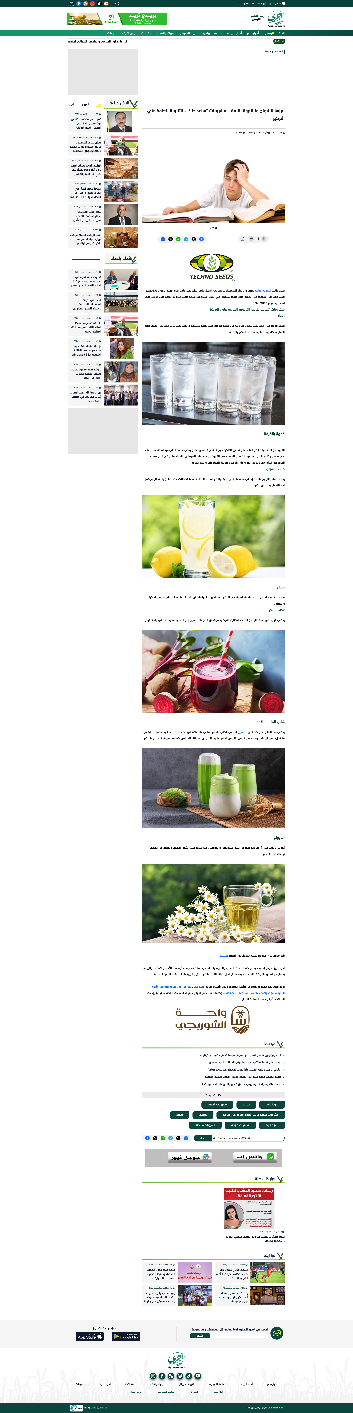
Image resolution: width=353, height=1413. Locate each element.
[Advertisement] (213, 84)
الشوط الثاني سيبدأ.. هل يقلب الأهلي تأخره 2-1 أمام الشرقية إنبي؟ (232, 1274)
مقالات (146, 33)
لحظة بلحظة (121, 258)
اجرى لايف (129, 33)
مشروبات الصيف (217, 1104)
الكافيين (242, 732)
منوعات (112, 33)
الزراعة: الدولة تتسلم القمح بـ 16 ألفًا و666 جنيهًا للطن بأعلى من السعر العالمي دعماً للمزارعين (86, 170)
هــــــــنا (224, 956)
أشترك (200, 1335)
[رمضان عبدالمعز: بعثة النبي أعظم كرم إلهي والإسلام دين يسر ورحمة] (267, 1295)
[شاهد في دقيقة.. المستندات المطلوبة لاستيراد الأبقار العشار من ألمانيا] (121, 302)
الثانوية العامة (263, 290)
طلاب (246, 1104)
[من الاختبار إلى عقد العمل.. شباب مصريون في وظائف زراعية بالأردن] (121, 395)
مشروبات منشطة (205, 1125)
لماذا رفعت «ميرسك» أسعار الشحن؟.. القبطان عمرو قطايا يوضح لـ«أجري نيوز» (86, 217)
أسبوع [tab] (85, 104)
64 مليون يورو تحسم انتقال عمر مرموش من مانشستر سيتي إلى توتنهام (240, 1055)
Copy (202, 1138)
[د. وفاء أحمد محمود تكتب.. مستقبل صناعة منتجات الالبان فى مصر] (121, 371)
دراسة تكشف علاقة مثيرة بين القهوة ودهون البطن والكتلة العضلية (243, 1077)
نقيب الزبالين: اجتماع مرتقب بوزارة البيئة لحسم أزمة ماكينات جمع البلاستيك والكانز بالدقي (85, 240)
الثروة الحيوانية (188, 33)
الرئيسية (279, 51)
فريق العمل (136, 1392)
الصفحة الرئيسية (274, 33)
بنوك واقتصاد (165, 33)
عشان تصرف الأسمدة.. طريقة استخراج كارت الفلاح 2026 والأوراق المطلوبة (85, 146)
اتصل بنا (194, 1392)
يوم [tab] (98, 104)
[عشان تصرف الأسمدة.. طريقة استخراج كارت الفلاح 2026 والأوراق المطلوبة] (121, 145)
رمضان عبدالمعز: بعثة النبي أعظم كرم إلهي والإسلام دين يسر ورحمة (233, 1297)
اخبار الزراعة (185, 987)
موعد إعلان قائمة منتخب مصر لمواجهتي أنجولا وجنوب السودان (245, 1062)
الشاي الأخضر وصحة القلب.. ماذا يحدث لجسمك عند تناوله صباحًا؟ (244, 1069)
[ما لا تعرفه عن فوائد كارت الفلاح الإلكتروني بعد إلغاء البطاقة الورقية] (121, 325)
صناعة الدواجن (212, 33)
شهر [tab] (72, 104)
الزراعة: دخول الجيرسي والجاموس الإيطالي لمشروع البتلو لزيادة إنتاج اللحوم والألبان (129, 41)
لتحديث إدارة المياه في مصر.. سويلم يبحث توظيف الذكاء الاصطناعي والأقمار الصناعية (86, 282)
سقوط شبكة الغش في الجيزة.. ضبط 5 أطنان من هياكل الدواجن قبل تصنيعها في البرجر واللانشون (85, 194)
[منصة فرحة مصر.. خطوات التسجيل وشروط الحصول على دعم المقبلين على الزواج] (195, 1272)
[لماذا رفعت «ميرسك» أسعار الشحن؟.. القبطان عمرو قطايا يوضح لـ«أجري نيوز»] (121, 214)
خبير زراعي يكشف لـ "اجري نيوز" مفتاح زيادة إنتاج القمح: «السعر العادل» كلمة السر (86, 124)
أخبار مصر (253, 33)
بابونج (179, 1115)
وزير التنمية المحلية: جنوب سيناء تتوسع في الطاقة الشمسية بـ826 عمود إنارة (86, 350)
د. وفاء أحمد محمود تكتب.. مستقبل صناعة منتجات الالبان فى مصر (86, 373)
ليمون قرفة (272, 1125)
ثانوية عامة (272, 1104)
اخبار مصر (199, 987)
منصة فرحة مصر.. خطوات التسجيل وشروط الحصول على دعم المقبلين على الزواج (160, 1275)
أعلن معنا (218, 1392)
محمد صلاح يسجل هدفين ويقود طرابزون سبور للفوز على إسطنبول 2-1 (241, 1084)
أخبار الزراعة (234, 33)
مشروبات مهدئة (240, 1125)
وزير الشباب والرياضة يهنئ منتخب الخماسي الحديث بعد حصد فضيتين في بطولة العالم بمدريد (159, 1298)
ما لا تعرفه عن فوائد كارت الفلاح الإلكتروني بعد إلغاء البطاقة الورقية (86, 327)
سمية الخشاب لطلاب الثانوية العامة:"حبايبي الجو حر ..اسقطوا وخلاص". (255, 1239)
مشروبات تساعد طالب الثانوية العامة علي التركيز (250, 1115)
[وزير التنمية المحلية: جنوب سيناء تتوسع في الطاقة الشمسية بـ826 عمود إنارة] (121, 348)
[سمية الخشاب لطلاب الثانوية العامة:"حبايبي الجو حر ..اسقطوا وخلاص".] (250, 1208)
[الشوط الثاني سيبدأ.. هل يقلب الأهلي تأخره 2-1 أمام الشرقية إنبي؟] (267, 1272)
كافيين (203, 1115)
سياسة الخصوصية (166, 1392)
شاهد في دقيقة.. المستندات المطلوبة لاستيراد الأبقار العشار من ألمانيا (87, 305)
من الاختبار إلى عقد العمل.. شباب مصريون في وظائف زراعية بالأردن (85, 396)
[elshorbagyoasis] (213, 1020)
